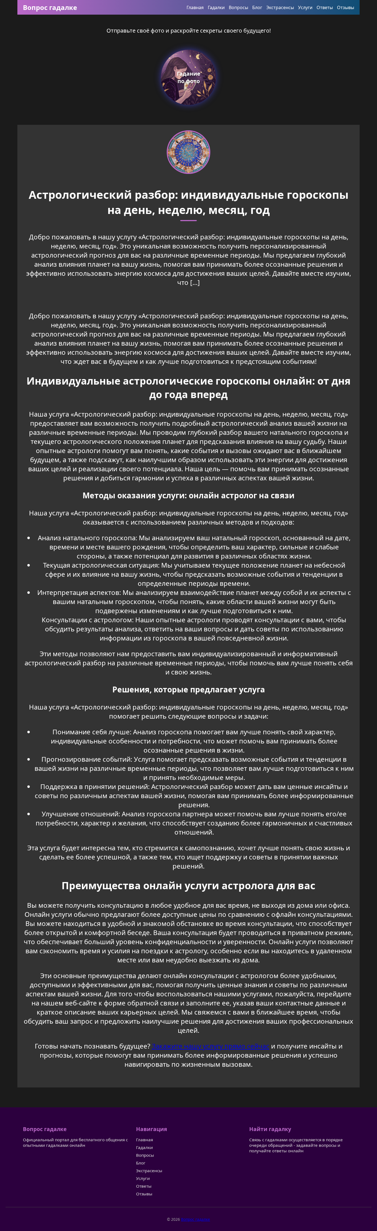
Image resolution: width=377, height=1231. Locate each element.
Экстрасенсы (280, 7)
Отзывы (345, 7)
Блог (257, 7)
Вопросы (238, 7)
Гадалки (216, 7)
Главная (195, 7)
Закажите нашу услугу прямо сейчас (210, 1045)
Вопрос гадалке (50, 7)
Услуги (305, 7)
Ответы (325, 7)
